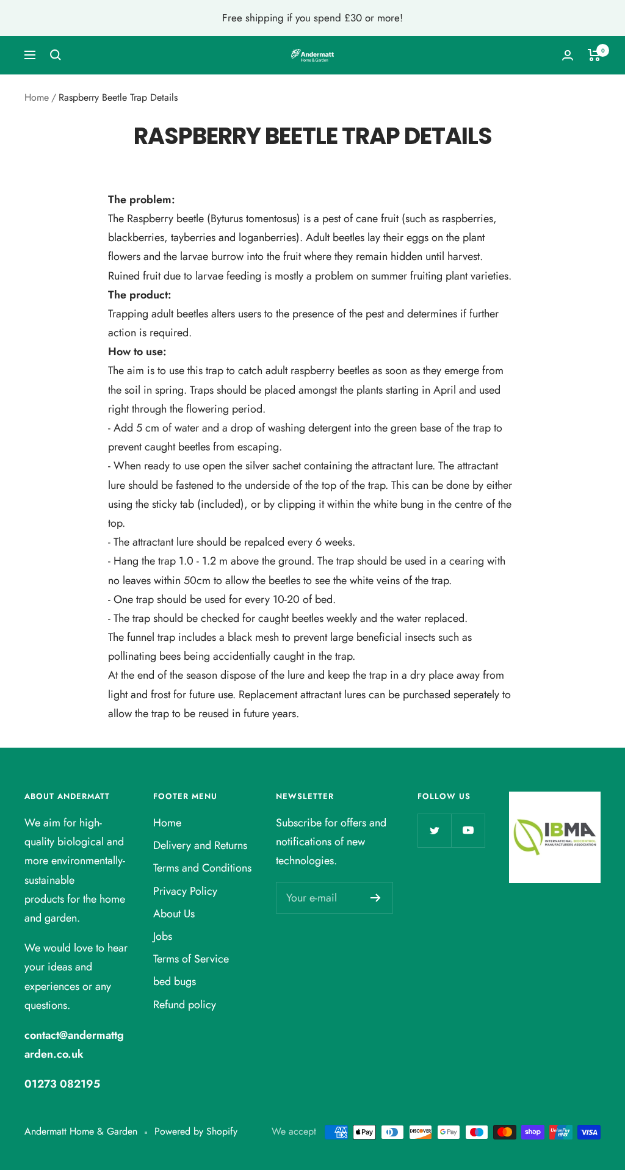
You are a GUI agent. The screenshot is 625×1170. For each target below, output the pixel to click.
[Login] (567, 55)
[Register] (375, 898)
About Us (174, 914)
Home (36, 97)
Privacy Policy (185, 891)
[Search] (55, 54)
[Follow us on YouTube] (468, 830)
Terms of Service (191, 959)
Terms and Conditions (202, 868)
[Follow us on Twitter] (434, 830)
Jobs (162, 936)
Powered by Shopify (195, 1131)
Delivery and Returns (200, 845)
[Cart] (594, 55)
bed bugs (174, 981)
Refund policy (184, 1005)
